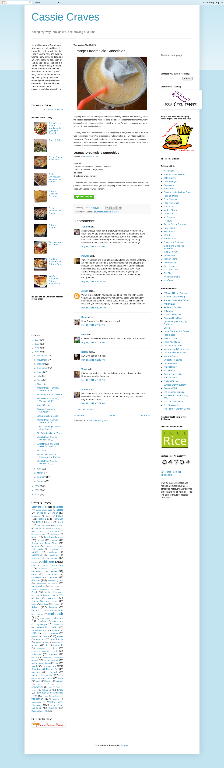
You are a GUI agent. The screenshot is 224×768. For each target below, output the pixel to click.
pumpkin (53, 654)
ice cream (55, 604)
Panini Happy (170, 367)
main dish (55, 614)
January (41, 481)
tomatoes (46, 690)
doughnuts (41, 583)
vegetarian (37, 698)
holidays (51, 598)
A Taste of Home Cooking (176, 293)
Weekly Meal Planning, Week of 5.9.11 (48, 438)
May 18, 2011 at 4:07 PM (93, 325)
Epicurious (169, 188)
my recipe (41, 624)
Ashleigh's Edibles (172, 307)
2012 (37, 348)
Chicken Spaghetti (53, 226)
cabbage (49, 546)
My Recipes (169, 217)
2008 (37, 494)
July (39, 376)
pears (38, 642)
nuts (44, 633)
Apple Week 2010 (44, 510)
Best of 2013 (37, 531)
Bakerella (168, 311)
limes (47, 610)
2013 (37, 344)
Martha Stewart (171, 210)
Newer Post (79, 415)
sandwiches (49, 666)
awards (48, 516)
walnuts (55, 699)
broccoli (40, 540)
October (41, 364)
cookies (53, 571)
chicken (48, 562)
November (42, 360)
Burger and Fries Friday (44, 543)
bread (34, 537)
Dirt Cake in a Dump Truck (49, 433)
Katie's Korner (170, 338)
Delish (167, 328)
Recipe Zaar (169, 231)
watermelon (36, 702)
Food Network (170, 199)
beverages (98, 212)
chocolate (57, 565)
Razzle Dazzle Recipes (175, 224)
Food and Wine (171, 196)
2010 (37, 486)
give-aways (44, 589)
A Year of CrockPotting (174, 297)
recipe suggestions (40, 663)
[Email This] (107, 207)
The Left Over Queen (173, 401)
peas (47, 642)
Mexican (58, 618)
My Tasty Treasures (173, 360)
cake (60, 546)
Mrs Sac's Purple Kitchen (175, 352)
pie (46, 645)
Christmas (43, 568)
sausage (35, 672)
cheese (35, 558)
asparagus (36, 516)
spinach (59, 681)
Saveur (167, 235)
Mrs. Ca (85, 256)
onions (54, 633)
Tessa (84, 369)
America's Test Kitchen (174, 174)
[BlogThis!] (110, 207)
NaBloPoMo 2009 (46, 627)
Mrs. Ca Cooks (171, 356)
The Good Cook (171, 269)
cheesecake (52, 558)
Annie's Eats (169, 304)
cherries (34, 562)
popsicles (45, 651)
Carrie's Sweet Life (172, 314)
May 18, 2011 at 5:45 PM (93, 360)
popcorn (34, 651)
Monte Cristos (43, 405)
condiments (37, 571)
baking (42, 518)
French (53, 586)
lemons (34, 610)
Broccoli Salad (55, 140)
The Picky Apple (171, 405)
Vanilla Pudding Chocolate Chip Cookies (49, 427)
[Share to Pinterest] (120, 207)
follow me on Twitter (53, 109)
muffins (42, 621)
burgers (35, 546)
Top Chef (168, 273)
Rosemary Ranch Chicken (49, 394)
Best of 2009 (43, 525)
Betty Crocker (170, 178)
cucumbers (36, 577)
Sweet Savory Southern (175, 385)
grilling (48, 592)
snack (60, 678)
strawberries (37, 687)
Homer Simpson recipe (44, 601)
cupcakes (52, 577)
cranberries (52, 574)
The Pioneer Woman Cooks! (177, 409)
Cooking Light (170, 181)
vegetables (55, 696)
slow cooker (46, 678)
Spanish (48, 681)
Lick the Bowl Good (173, 345)
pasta (46, 636)
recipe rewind (51, 660)
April (39, 469)
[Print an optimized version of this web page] (84, 199)
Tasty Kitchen (170, 266)
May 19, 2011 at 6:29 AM (93, 403)
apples (60, 510)
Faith (83, 334)
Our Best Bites (170, 363)
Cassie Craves (65, 17)
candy (40, 549)
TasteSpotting (170, 262)
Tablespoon (169, 255)
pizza (54, 648)
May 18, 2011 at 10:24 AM (93, 281)
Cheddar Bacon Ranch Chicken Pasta (55, 261)
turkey (60, 690)
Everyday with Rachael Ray (177, 192)
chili (33, 565)
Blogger (124, 745)
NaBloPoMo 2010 (39, 630)
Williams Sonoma (172, 277)
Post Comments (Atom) (97, 420)
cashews (53, 552)
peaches (40, 639)
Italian (34, 607)
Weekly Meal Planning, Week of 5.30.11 (48, 389)
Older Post (145, 415)
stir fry (55, 684)
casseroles (36, 555)
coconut (56, 568)
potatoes (36, 654)
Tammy (85, 227)
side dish (48, 675)
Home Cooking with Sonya (176, 331)
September (42, 368)
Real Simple (169, 228)
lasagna (53, 607)
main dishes (45, 618)
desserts (51, 581)
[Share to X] (113, 207)
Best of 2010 (57, 525)
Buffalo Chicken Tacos (47, 416)
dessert (107, 212)
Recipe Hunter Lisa (173, 374)
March (40, 473)
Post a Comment (86, 409)
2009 (37, 490)
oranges (115, 212)
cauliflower (54, 555)
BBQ (38, 522)
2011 (37, 352)
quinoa (34, 657)
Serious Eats (170, 238)
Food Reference (171, 203)
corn (33, 574)
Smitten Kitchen (171, 381)
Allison (84, 291)
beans (49, 522)
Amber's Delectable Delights (177, 300)
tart (50, 687)
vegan (45, 696)
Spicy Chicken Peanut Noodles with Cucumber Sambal (55, 128)
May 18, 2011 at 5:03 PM (93, 342)
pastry (60, 636)
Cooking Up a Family (174, 318)
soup (38, 681)
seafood (53, 672)
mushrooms (57, 621)
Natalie (84, 352)
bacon (59, 515)
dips (61, 580)
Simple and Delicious (174, 242)
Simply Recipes (171, 252)
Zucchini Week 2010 (40, 711)
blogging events (38, 534)
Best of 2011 (40, 528)
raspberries (46, 657)
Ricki (83, 317)
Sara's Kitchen (170, 377)
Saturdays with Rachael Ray (45, 669)
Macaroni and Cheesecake (176, 349)
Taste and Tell (170, 388)
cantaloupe (54, 549)
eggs (54, 583)
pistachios (41, 648)
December (42, 355)
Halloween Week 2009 (53, 595)
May (39, 384)
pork (55, 651)
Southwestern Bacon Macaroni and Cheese (49, 455)
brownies (54, 540)
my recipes (58, 624)
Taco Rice (41, 450)
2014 (37, 340)
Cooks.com (169, 185)
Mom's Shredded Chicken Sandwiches (54, 280)
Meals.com (169, 213)
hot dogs (44, 604)
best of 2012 (54, 528)
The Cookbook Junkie (174, 392)
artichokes (41, 513)
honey (34, 604)
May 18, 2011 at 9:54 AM (93, 246)
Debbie (84, 389)
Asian (55, 513)
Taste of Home (91, 156)
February (41, 477)
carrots (34, 552)
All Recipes (169, 171)
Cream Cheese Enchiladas (55, 158)
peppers (35, 645)
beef (60, 522)
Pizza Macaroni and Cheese (55, 211)
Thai (58, 687)
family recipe (37, 586)
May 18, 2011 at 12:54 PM (93, 308)
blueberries (54, 534)
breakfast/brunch (53, 537)
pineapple (58, 645)
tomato (34, 690)
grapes (57, 589)
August (40, 372)
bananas (59, 519)
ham (38, 598)
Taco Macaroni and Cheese (55, 243)
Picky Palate (169, 370)
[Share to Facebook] (117, 207)
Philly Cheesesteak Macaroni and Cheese (55, 178)
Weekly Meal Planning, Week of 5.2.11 (48, 462)
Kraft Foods (169, 206)
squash (41, 684)
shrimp (34, 675)
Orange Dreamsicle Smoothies (46, 410)
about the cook (39, 507)
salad (34, 666)
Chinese (44, 565)
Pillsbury (168, 221)
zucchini (53, 708)
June (39, 380)
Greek (34, 592)
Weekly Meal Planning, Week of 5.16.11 (48, 421)
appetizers (58, 507)
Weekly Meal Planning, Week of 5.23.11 (48, 399)
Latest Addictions (172, 342)
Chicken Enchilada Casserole (53, 193)
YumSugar (169, 280)
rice (56, 663)
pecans (56, 642)
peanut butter (56, 639)
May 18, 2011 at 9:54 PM (93, 380)
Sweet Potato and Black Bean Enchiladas (48, 445)
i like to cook (169, 335)
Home (112, 415)
